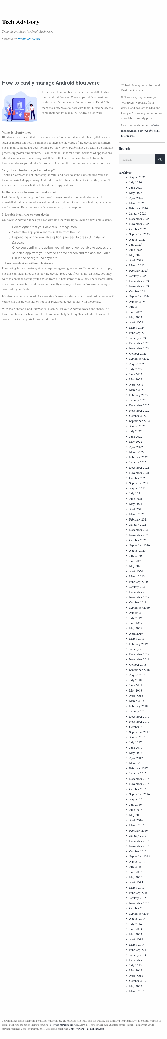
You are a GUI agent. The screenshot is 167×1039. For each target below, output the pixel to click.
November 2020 (139, 535)
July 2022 (135, 431)
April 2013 (136, 976)
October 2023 (138, 353)
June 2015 (135, 872)
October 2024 (138, 291)
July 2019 (135, 618)
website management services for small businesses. (140, 130)
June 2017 (135, 747)
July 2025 (135, 244)
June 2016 (135, 810)
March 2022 (137, 452)
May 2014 (135, 934)
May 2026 (135, 193)
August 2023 (137, 364)
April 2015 (136, 882)
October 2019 (138, 602)
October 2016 (138, 789)
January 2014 (137, 955)
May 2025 (135, 255)
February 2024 (138, 333)
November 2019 (139, 597)
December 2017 (139, 716)
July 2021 (135, 493)
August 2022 (137, 426)
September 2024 (139, 296)
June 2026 (135, 187)
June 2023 (135, 374)
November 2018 (139, 659)
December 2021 (139, 467)
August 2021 (137, 488)
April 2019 (136, 633)
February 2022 (138, 457)
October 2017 (138, 727)
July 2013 (135, 965)
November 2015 (139, 846)
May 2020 (135, 566)
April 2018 (136, 696)
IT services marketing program (63, 1024)
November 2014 (139, 903)
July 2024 (135, 307)
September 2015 (139, 856)
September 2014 (139, 913)
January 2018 (137, 711)
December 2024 (139, 281)
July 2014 (135, 924)
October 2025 (138, 229)
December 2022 (139, 405)
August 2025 (137, 239)
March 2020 (137, 576)
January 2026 (137, 213)
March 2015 (137, 887)
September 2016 (139, 794)
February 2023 (138, 395)
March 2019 (137, 638)
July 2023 (135, 369)
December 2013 (139, 960)
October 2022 (138, 416)
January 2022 (137, 462)
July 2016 (135, 804)
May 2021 (135, 504)
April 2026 (136, 198)
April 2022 (136, 447)
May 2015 (135, 877)
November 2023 (139, 348)
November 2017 (139, 721)
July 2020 (135, 555)
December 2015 (139, 841)
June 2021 (135, 499)
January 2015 (137, 898)
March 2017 (137, 763)
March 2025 (137, 265)
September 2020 (139, 545)
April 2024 (136, 322)
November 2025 (139, 224)
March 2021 (137, 514)
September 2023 (139, 358)
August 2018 (137, 675)
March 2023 (137, 390)
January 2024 (137, 338)
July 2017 (135, 742)
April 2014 (136, 939)
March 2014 (137, 944)
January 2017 (137, 773)
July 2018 (135, 680)
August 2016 (137, 799)
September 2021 (139, 483)
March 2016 (137, 825)
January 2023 (137, 400)
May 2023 (135, 379)
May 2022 (135, 441)
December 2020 (139, 530)
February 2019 (138, 644)
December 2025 (139, 219)
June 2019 (135, 623)
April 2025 (136, 260)
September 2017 (139, 732)
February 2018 (138, 706)
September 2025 (139, 234)
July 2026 (135, 182)
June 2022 (135, 436)
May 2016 (135, 815)
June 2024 (135, 312)
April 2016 (136, 820)
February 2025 (138, 270)
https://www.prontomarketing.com (87, 1028)
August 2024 (137, 302)
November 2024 (139, 286)
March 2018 (137, 701)
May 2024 (135, 317)
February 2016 (138, 830)
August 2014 (137, 918)
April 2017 (136, 758)
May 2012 (135, 986)
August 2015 (137, 861)
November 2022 (139, 410)
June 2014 (135, 929)
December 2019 (139, 592)
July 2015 (135, 867)
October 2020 (138, 540)
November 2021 (139, 472)
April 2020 (136, 571)
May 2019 (135, 628)
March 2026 (137, 203)
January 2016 (137, 835)
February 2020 (138, 581)
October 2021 (138, 478)
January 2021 (137, 524)
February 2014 (138, 950)
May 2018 (135, 690)
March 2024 (137, 327)
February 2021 (138, 519)
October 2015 (138, 851)
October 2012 (138, 981)
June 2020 (135, 561)
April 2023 (136, 384)
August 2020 (137, 550)
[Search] (160, 159)
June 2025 (135, 250)
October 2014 (138, 908)
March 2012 (137, 991)
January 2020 (137, 587)
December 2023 (139, 343)
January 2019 (137, 649)
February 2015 (138, 893)
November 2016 (139, 784)
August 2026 (137, 177)
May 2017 (135, 752)
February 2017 (138, 768)
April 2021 (136, 509)
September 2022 (139, 421)
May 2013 (135, 970)
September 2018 (139, 670)
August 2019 (137, 613)
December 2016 (139, 779)
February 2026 (138, 208)
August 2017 (137, 737)
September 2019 (139, 607)
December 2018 (139, 654)
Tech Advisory (21, 21)
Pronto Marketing (29, 39)
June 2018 (135, 685)
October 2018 (138, 664)
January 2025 (137, 275)
